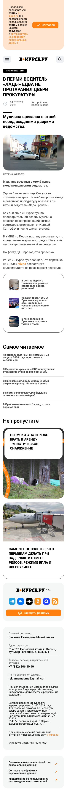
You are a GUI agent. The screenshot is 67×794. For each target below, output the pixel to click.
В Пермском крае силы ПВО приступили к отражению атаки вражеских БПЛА (29, 370)
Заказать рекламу (36, 613)
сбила (22, 264)
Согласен (48, 25)
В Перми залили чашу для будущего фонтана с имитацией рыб (25, 394)
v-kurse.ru (14, 15)
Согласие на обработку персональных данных (23, 772)
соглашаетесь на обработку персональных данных (18, 38)
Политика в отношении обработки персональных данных (30, 763)
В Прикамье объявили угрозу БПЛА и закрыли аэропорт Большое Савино (26, 382)
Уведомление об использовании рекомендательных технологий (28, 780)
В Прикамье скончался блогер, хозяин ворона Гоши (26, 405)
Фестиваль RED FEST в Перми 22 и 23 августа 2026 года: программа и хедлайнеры (26, 357)
